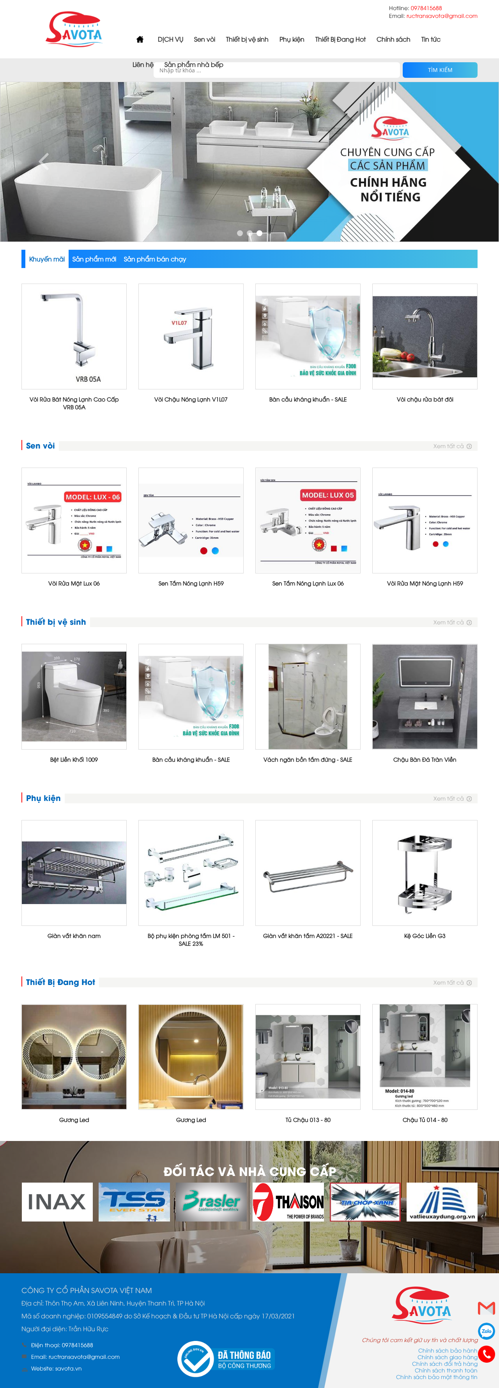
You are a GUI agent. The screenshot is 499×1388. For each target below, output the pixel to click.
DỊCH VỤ (170, 39)
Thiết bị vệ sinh (247, 39)
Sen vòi (204, 39)
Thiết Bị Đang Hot (340, 39)
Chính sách (394, 39)
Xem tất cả (449, 445)
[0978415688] (486, 1354)
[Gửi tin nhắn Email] (486, 1308)
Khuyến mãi (47, 258)
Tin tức (431, 39)
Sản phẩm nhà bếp (194, 64)
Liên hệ (143, 64)
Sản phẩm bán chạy (155, 258)
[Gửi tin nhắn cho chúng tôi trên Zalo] (486, 1331)
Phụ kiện (292, 39)
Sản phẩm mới (94, 258)
